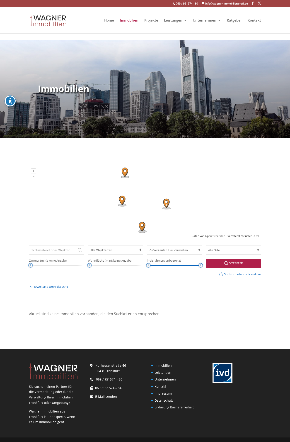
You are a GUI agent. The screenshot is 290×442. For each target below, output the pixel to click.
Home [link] (109, 20)
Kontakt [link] (254, 20)
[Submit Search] (79, 250)
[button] (252, 3)
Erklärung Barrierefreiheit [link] (174, 407)
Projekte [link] (151, 20)
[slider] (30, 265)
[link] (48, 19)
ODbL (256, 236)
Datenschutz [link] (164, 400)
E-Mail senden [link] (106, 396)
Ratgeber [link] (234, 20)
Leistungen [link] (173, 20)
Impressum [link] (163, 393)
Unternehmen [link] (204, 20)
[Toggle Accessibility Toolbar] (10, 101)
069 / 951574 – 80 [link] (108, 379)
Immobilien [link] (129, 20)
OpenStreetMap (215, 236)
